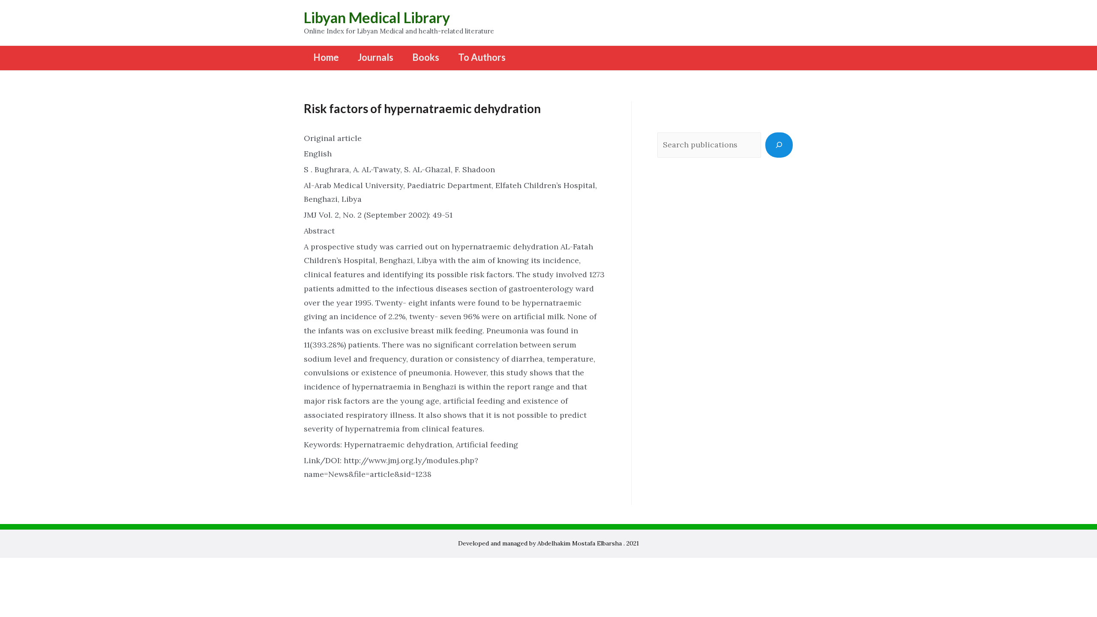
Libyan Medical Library (377, 17)
